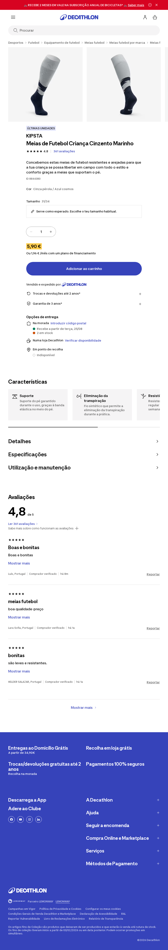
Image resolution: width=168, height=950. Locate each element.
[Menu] (13, 17)
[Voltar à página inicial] (79, 17)
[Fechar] (156, 5)
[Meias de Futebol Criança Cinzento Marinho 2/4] (124, 84)
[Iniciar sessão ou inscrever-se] (145, 17)
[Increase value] (51, 232)
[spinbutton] (41, 232)
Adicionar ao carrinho (84, 269)
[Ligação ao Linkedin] (38, 819)
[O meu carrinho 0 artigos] (155, 17)
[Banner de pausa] (150, 5)
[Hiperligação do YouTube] (20, 819)
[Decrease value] (31, 232)
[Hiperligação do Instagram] (29, 819)
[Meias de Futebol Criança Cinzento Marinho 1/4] (45, 84)
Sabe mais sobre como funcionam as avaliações (41, 528)
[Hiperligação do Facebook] (11, 819)
